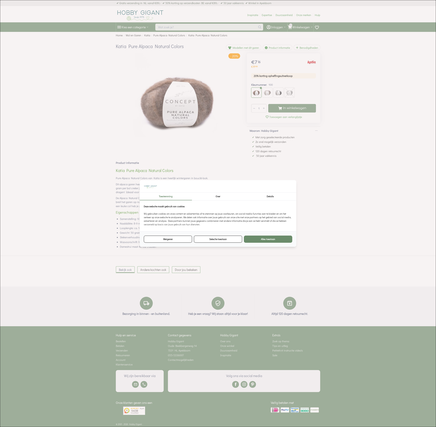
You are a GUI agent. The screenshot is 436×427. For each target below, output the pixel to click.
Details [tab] (270, 196)
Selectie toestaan (218, 239)
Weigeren (168, 239)
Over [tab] (218, 196)
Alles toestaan (268, 239)
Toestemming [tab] (166, 196)
